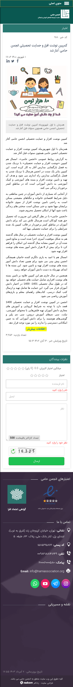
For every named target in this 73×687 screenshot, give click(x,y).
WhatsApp (35, 583)
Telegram (55, 583)
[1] (32, 375)
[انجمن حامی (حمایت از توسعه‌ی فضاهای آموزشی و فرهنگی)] (51, 16)
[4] (43, 375)
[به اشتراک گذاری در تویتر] (12, 61)
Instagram (65, 583)
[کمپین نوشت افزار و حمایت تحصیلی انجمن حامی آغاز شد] (36, 91)
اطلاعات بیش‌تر (36, 329)
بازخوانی (13, 450)
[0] (8, 368)
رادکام (36, 683)
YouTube (45, 583)
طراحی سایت (47, 683)
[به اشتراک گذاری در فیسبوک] (17, 61)
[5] (46, 375)
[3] (39, 375)
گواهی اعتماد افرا (17, 509)
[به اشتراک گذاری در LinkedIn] (8, 61)
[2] (35, 375)
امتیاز (61, 375)
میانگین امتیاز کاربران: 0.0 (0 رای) (43, 368)
